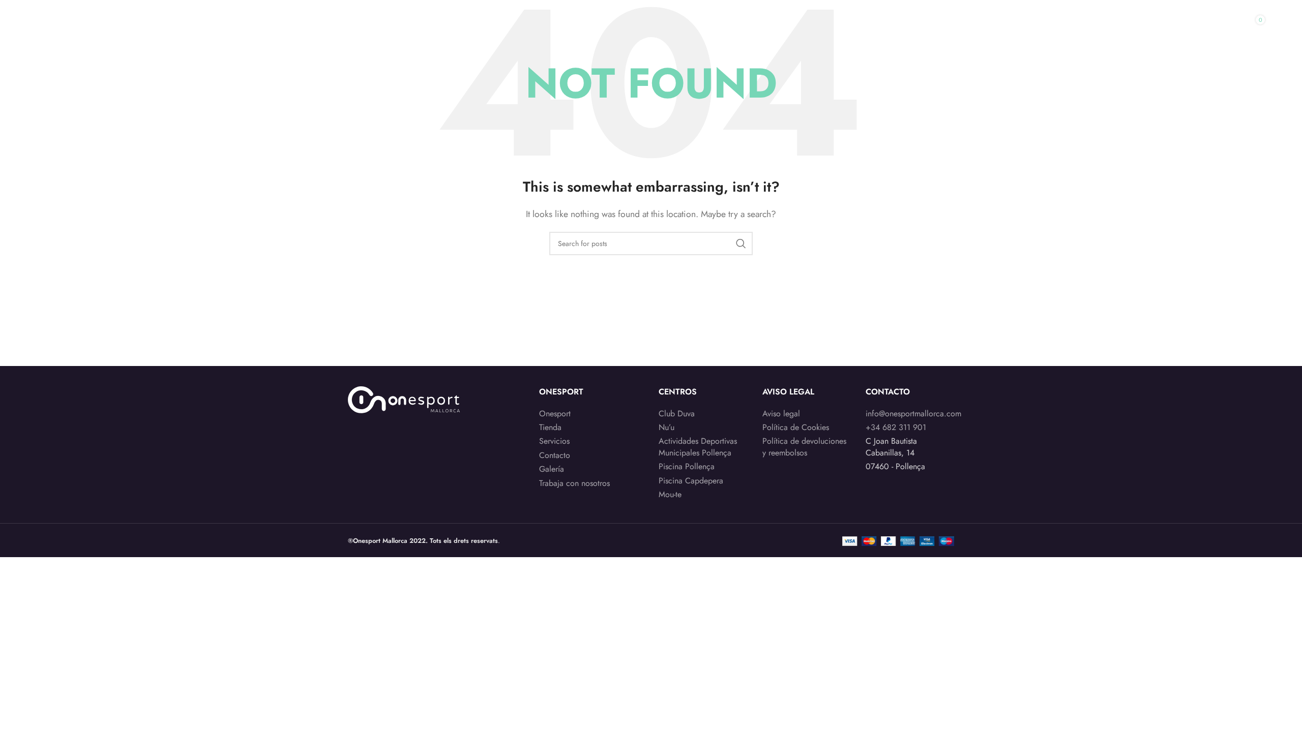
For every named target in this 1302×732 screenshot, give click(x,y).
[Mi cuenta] (1184, 27)
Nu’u (666, 427)
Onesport (555, 413)
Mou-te (670, 494)
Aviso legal (781, 413)
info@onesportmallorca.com (913, 413)
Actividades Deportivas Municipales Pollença (698, 447)
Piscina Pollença (687, 466)
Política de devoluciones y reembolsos (804, 447)
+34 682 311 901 (896, 427)
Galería (551, 469)
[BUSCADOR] (741, 243)
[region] (132, 652)
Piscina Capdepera (691, 480)
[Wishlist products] (1225, 27)
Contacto (554, 455)
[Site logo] (102, 26)
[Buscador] (1205, 27)
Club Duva (677, 413)
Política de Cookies (795, 427)
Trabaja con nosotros (574, 483)
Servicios (554, 441)
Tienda (550, 427)
